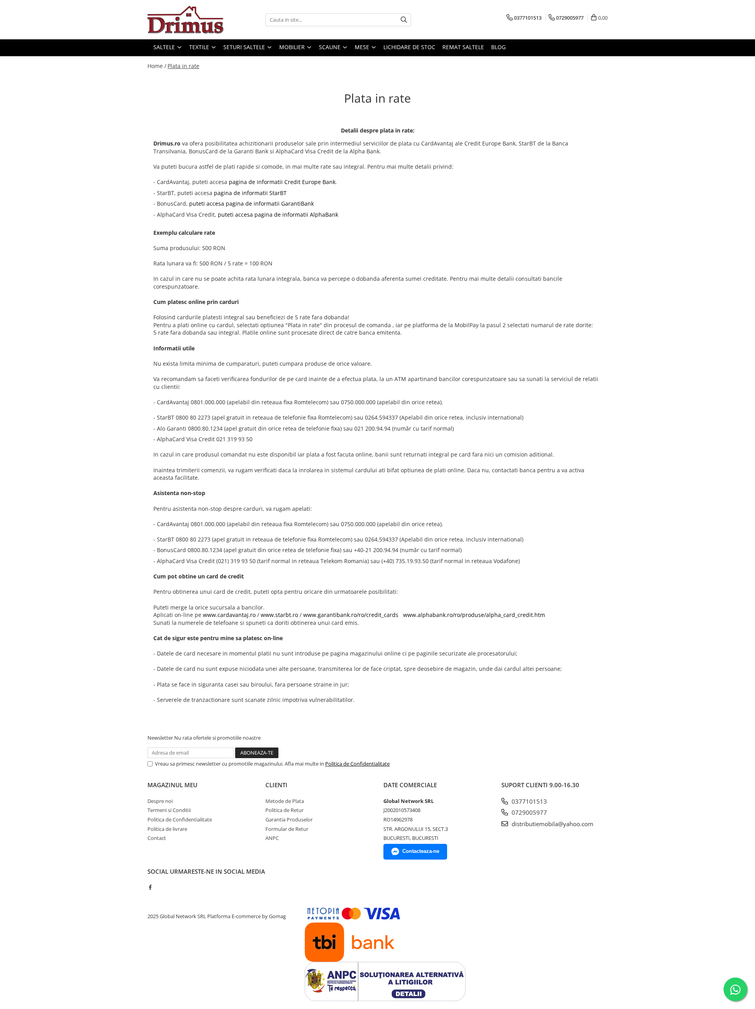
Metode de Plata (284, 801)
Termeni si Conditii (169, 810)
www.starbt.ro (279, 615)
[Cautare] (404, 19)
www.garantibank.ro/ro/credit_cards (350, 615)
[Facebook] (150, 887)
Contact (156, 837)
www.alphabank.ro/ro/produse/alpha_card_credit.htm (473, 615)
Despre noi (160, 801)
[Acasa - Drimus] (186, 19)
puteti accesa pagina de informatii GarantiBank (252, 203)
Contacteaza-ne (420, 851)
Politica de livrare (167, 828)
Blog (498, 47)
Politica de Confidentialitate (357, 763)
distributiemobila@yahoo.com (551, 824)
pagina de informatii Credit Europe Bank (282, 182)
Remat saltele (463, 47)
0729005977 (528, 812)
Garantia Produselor (289, 819)
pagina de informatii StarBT (251, 193)
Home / (156, 66)
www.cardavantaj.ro (229, 615)
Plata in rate (183, 66)
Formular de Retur (286, 828)
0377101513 (528, 801)
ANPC (272, 837)
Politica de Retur (284, 810)
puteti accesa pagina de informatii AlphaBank (278, 214)
